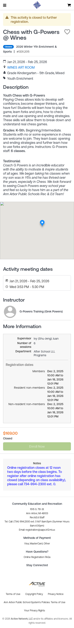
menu (5, 5)
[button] (67, 32)
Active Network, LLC (22, 618)
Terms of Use (58, 602)
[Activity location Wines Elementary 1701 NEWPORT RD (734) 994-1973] (42, 221)
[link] (21, 67)
